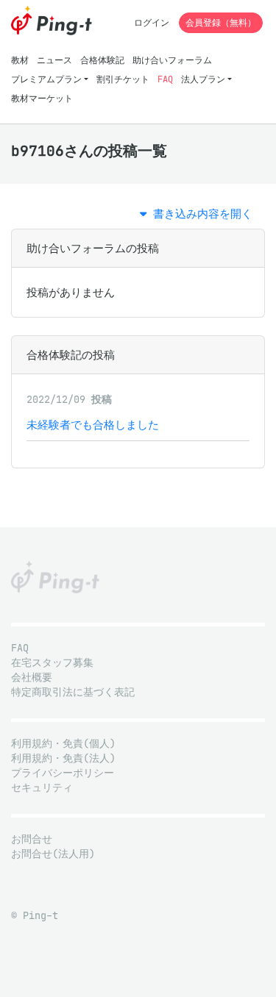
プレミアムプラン (46, 79)
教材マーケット (42, 98)
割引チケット (122, 79)
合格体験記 (102, 59)
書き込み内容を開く (199, 214)
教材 (20, 59)
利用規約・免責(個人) (63, 743)
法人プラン (203, 79)
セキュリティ (42, 788)
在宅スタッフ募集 (52, 663)
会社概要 (31, 677)
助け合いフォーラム (172, 59)
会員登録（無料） (220, 22)
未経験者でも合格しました (92, 425)
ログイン (151, 22)
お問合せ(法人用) (53, 854)
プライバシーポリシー (62, 773)
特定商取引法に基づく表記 (73, 692)
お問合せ (31, 839)
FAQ (165, 79)
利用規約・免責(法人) (63, 758)
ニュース (54, 59)
